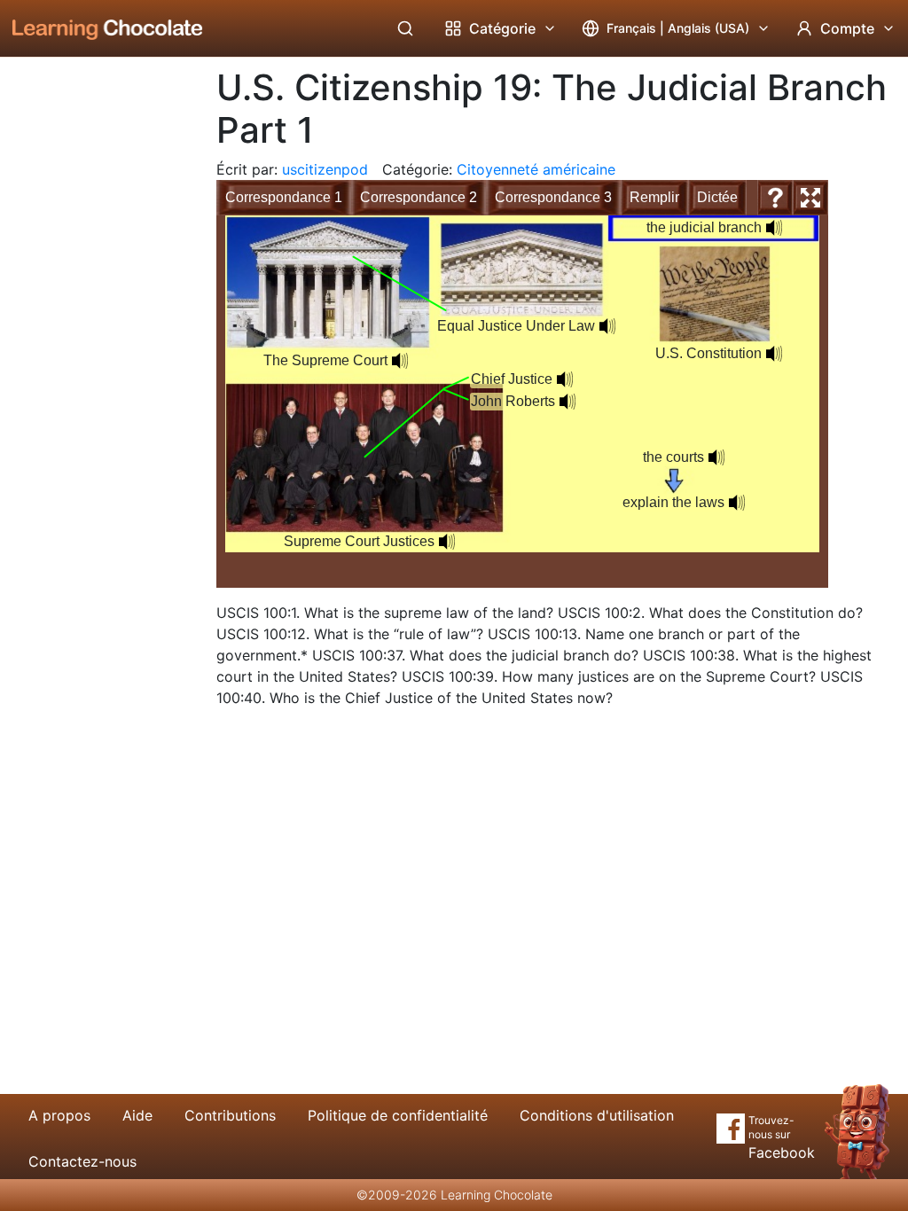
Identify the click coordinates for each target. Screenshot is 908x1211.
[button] (400, 361)
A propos (59, 1115)
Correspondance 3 (553, 197)
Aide (137, 1115)
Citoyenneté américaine (536, 169)
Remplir (654, 197)
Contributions (230, 1115)
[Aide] (775, 197)
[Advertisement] (94, 350)
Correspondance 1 (283, 197)
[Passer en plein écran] (810, 197)
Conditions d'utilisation (597, 1115)
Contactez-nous (82, 1161)
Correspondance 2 (418, 197)
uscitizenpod (325, 169)
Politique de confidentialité (398, 1115)
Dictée (717, 197)
